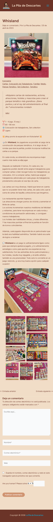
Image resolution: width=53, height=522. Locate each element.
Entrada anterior (8, 391)
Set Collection (23, 87)
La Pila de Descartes (26, 5)
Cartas (5, 84)
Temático (34, 87)
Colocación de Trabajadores (20, 84)
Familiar (36, 84)
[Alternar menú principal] (48, 5)
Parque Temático (9, 87)
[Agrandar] (45, 36)
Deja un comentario (10, 25)
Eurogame (6, 81)
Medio (43, 84)
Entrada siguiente (44, 391)
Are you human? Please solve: (15, 483)
